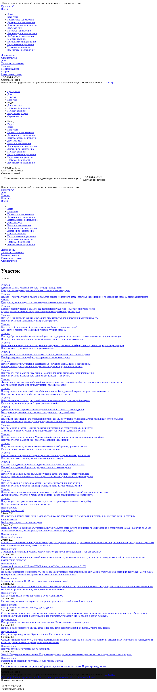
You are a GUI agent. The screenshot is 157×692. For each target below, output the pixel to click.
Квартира (6, 71)
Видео (4, 9)
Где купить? (7, 6)
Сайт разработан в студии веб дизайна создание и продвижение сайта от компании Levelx (48, 677)
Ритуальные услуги (11, 74)
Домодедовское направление (22, 25)
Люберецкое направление (20, 36)
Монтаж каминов (16, 39)
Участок (5, 66)
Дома (10, 14)
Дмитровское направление (21, 22)
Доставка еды (14, 28)
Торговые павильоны (18, 47)
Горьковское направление (20, 19)
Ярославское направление (21, 50)
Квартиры (12, 17)
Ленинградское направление (22, 33)
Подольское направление (20, 44)
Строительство (9, 58)
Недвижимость (9, 507)
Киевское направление (19, 30)
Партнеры (110, 82)
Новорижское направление (21, 41)
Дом (3, 60)
